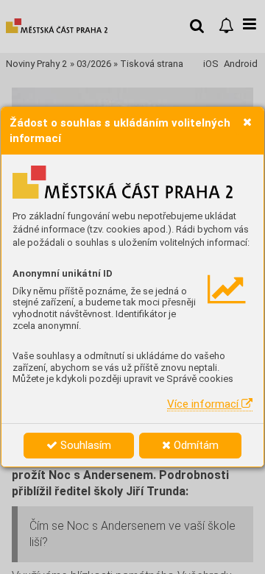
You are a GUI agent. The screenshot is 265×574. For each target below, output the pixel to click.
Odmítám (195, 445)
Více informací (204, 404)
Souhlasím (84, 445)
